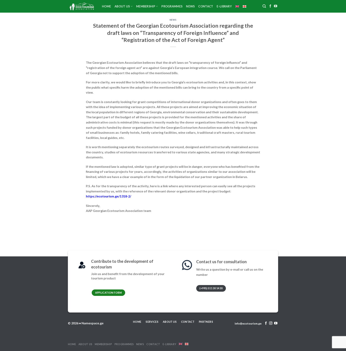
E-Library (224, 6)
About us (122, 6)
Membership (145, 6)
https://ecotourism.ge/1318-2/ (108, 196)
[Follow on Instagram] (270, 323)
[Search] (264, 6)
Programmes (171, 6)
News (190, 6)
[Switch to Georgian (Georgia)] (244, 6)
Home (106, 6)
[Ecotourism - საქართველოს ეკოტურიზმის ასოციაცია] (82, 6)
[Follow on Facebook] (270, 6)
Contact (205, 6)
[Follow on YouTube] (275, 6)
